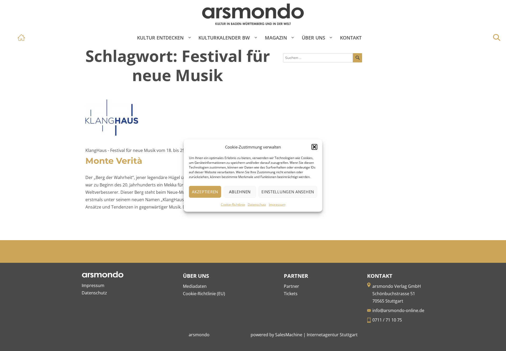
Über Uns (313, 37)
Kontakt (351, 37)
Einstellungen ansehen (287, 191)
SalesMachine (288, 335)
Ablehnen (240, 191)
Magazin (276, 37)
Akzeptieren (205, 191)
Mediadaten (195, 286)
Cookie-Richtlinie (233, 204)
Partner (291, 286)
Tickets (291, 293)
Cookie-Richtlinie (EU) (204, 293)
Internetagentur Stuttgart (332, 335)
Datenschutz (257, 204)
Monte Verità (113, 161)
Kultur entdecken (160, 37)
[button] (314, 147)
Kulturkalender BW (224, 37)
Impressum (277, 204)
